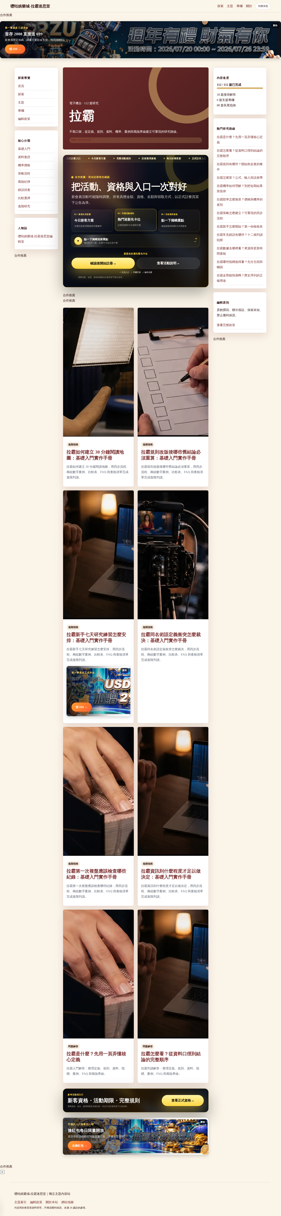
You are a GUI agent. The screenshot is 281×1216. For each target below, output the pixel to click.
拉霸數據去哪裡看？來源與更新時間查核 (240, 250)
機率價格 (24, 165)
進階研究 (24, 206)
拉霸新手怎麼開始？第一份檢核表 (240, 226)
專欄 (239, 6)
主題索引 (20, 1202)
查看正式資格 (182, 1100)
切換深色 (263, 6)
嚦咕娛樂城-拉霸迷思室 (30, 6)
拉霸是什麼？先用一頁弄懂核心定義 (240, 139)
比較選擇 (24, 198)
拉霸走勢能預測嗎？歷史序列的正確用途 (240, 278)
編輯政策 (24, 118)
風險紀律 (24, 181)
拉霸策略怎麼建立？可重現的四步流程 (240, 215)
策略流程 (24, 173)
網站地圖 (67, 1202)
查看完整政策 (226, 325)
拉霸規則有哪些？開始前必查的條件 (240, 166)
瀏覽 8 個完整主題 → (82, 140)
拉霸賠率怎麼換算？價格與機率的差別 (240, 202)
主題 (230, 6)
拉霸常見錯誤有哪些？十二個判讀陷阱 (240, 237)
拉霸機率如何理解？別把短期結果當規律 (240, 188)
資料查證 (24, 157)
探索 (220, 6)
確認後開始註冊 (103, 263)
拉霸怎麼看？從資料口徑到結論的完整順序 (240, 153)
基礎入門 (24, 148)
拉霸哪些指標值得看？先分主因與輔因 (240, 264)
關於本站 (52, 1202)
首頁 (21, 86)
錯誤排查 (24, 189)
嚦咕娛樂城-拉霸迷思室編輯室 (35, 239)
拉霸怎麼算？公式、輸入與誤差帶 (240, 177)
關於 (249, 6)
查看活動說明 (168, 263)
